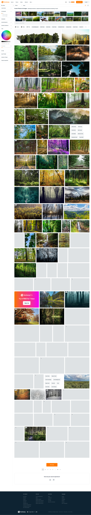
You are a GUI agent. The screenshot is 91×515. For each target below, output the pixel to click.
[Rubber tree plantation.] (26, 449)
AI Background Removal (27, 506)
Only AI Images (5, 14)
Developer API (25, 503)
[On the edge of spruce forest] (50, 69)
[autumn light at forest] (22, 394)
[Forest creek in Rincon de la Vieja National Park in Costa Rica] (80, 406)
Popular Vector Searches (40, 500)
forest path (81, 137)
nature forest (54, 376)
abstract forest (80, 133)
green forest (75, 26)
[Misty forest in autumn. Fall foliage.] (19, 434)
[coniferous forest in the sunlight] (77, 178)
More (31, 2)
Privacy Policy (65, 511)
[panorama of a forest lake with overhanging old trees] (24, 350)
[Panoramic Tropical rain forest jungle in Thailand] (59, 132)
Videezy (24, 499)
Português (63, 499)
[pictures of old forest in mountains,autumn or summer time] (77, 333)
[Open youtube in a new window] (36, 511)
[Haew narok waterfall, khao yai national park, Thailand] (80, 226)
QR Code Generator (26, 507)
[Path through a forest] (18, 226)
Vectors (12, 2)
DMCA (37, 497)
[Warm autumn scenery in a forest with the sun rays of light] (26, 316)
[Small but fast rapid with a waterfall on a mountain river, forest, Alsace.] (79, 240)
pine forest (80, 126)
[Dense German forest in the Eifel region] (26, 178)
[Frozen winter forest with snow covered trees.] (78, 255)
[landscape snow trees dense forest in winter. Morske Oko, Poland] (62, 270)
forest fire (81, 26)
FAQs (49, 496)
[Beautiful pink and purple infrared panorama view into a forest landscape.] (58, 147)
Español (63, 497)
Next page (52, 464)
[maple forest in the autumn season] (42, 147)
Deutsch (63, 500)
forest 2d (53, 383)
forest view (47, 386)
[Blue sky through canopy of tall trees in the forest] (75, 69)
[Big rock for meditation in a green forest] (78, 162)
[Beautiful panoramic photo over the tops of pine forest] (28, 211)
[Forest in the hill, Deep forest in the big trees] (23, 381)
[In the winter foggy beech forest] (53, 394)
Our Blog (49, 500)
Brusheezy (25, 496)
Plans (70, 2)
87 (57, 469)
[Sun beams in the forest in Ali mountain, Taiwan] (46, 162)
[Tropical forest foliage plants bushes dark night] (62, 255)
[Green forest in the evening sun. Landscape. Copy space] (25, 270)
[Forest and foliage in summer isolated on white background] (37, 37)
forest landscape (48, 379)
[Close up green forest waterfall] (78, 270)
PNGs (29, 26)
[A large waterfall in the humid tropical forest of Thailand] (47, 240)
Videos (21, 2)
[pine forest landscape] (78, 434)
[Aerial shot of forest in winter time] (38, 394)
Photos (17, 2)
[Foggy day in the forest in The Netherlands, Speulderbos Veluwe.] (27, 85)
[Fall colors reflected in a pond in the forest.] (64, 240)
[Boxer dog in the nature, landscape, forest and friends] (58, 333)
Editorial (26, 2)
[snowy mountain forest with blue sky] (60, 284)
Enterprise (25, 500)
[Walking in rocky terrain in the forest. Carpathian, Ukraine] (82, 85)
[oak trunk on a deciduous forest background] (25, 53)
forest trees (54, 26)
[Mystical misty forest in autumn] (52, 195)
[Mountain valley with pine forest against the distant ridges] (75, 37)
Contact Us (50, 497)
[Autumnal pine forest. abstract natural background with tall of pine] (77, 449)
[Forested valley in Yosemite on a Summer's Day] (56, 350)
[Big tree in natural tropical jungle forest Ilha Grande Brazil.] (19, 116)
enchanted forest (61, 26)
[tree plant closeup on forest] (23, 420)
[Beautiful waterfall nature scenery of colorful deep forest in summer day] (80, 420)
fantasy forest (68, 26)
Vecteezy (24, 497)
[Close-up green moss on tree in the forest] (52, 226)
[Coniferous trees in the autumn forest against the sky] (46, 333)
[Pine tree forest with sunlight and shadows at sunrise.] (52, 449)
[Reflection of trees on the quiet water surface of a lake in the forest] (52, 316)
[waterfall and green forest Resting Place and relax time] (39, 381)
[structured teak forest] (47, 406)
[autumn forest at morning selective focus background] (32, 226)
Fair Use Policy (70, 511)
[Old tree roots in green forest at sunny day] (26, 365)
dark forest (42, 26)
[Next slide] (87, 27)
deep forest (47, 383)
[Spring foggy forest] (78, 100)
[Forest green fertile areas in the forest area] (41, 350)
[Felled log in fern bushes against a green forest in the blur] (36, 116)
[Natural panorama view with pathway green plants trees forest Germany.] (19, 240)
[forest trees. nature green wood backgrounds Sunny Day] (25, 255)
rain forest (48, 26)
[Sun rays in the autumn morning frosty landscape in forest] (25, 100)
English (63, 496)
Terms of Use (61, 511)
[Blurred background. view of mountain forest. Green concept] (35, 434)
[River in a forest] (43, 420)
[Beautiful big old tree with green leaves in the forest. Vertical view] (52, 270)
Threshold (3, 46)
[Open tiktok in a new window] (33, 511)
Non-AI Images (5, 15)
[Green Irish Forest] (61, 406)
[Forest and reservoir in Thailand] (80, 284)
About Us (49, 499)
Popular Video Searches (39, 503)
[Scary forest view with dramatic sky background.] (47, 255)
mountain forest (74, 137)
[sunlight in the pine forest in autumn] (24, 132)
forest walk (74, 133)
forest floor (74, 130)
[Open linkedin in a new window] (30, 511)
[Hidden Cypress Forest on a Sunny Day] (23, 284)
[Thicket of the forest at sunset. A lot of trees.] (53, 211)
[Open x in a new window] (35, 511)
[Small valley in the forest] (42, 132)
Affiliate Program (38, 499)
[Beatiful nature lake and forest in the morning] (77, 53)
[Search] (85, 5)
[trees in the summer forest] (78, 350)
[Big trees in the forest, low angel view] (42, 284)
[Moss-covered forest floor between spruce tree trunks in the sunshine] (23, 406)
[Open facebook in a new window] (27, 511)
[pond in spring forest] (41, 270)
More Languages (64, 503)
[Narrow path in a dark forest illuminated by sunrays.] (26, 195)
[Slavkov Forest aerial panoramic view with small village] (76, 211)
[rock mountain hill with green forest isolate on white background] (75, 394)
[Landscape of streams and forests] (52, 53)
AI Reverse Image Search (27, 504)
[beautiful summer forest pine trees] (77, 316)
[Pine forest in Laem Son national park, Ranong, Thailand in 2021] (76, 381)
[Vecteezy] (5, 2)
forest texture (54, 386)
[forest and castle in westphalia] (79, 147)
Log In (86, 2)
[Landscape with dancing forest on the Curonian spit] (52, 365)
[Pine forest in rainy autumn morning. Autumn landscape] (57, 434)
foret (58, 383)
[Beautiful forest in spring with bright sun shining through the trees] (24, 162)
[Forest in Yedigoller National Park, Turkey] (52, 178)
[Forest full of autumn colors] (26, 69)
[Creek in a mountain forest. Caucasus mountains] (61, 420)
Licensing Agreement (39, 496)
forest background (35, 26)
